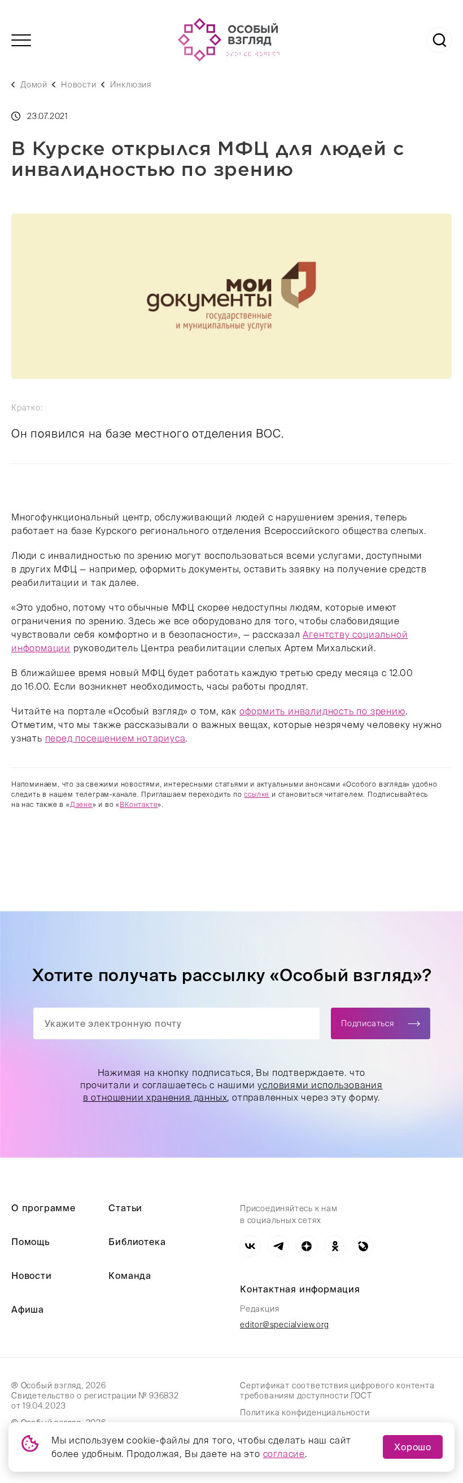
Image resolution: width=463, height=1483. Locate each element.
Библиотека (136, 1242)
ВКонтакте (139, 804)
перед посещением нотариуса (115, 738)
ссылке (256, 794)
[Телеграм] (278, 1246)
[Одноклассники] (335, 1246)
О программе (43, 1208)
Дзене (81, 804)
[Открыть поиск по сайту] (439, 40)
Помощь (30, 1242)
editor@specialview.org (284, 1324)
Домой (33, 84)
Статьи (125, 1208)
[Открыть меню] (21, 40)
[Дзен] (306, 1246)
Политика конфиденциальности (305, 1412)
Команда (129, 1275)
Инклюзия (130, 84)
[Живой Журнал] (363, 1246)
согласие (284, 1454)
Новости (79, 84)
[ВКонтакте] (250, 1246)
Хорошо (412, 1447)
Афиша (27, 1309)
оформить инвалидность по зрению (322, 711)
